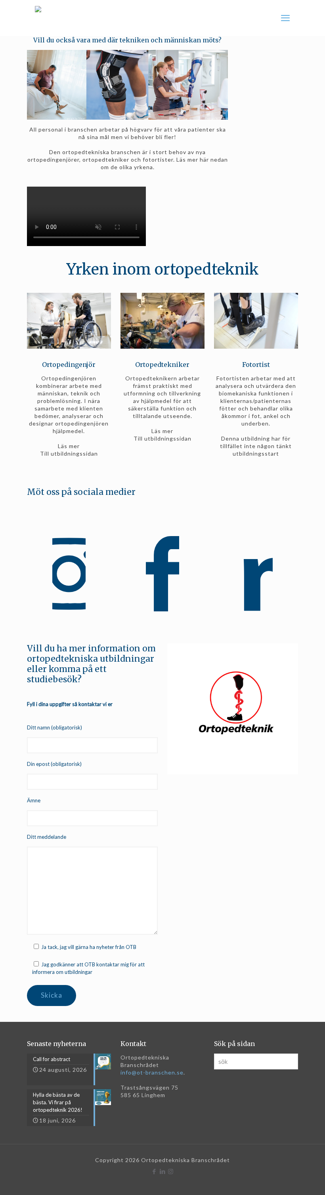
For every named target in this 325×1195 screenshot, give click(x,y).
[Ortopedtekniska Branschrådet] (38, 18)
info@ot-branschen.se (152, 1072)
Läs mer (69, 446)
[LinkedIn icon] (163, 1171)
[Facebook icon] (154, 1171)
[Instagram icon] (171, 1171)
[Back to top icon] (287, 1178)
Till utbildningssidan (69, 453)
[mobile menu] (285, 18)
